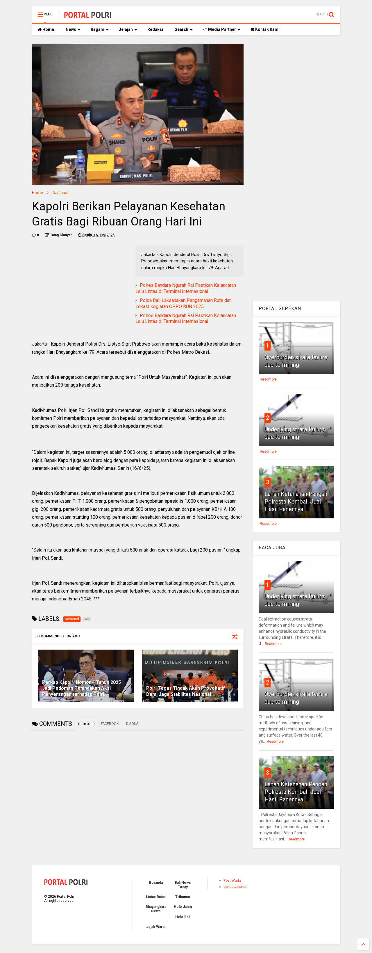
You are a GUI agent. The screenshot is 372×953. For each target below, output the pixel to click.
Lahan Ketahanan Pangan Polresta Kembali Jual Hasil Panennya (295, 501)
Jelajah (126, 29)
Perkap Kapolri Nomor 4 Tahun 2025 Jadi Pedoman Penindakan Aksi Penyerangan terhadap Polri (81, 688)
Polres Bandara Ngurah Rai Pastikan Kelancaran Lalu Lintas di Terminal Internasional (185, 288)
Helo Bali (182, 917)
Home (48, 29)
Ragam (97, 29)
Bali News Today (183, 885)
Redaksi (155, 29)
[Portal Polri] (87, 16)
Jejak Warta (155, 927)
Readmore (268, 379)
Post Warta (232, 881)
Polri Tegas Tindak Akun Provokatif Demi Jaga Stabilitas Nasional (185, 691)
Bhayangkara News (156, 909)
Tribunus (182, 897)
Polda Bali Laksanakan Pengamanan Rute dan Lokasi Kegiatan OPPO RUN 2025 (183, 303)
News (71, 29)
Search (181, 29)
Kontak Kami (267, 29)
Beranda (156, 883)
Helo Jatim (183, 907)
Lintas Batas (156, 897)
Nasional (60, 192)
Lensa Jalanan (235, 887)
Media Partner (221, 29)
